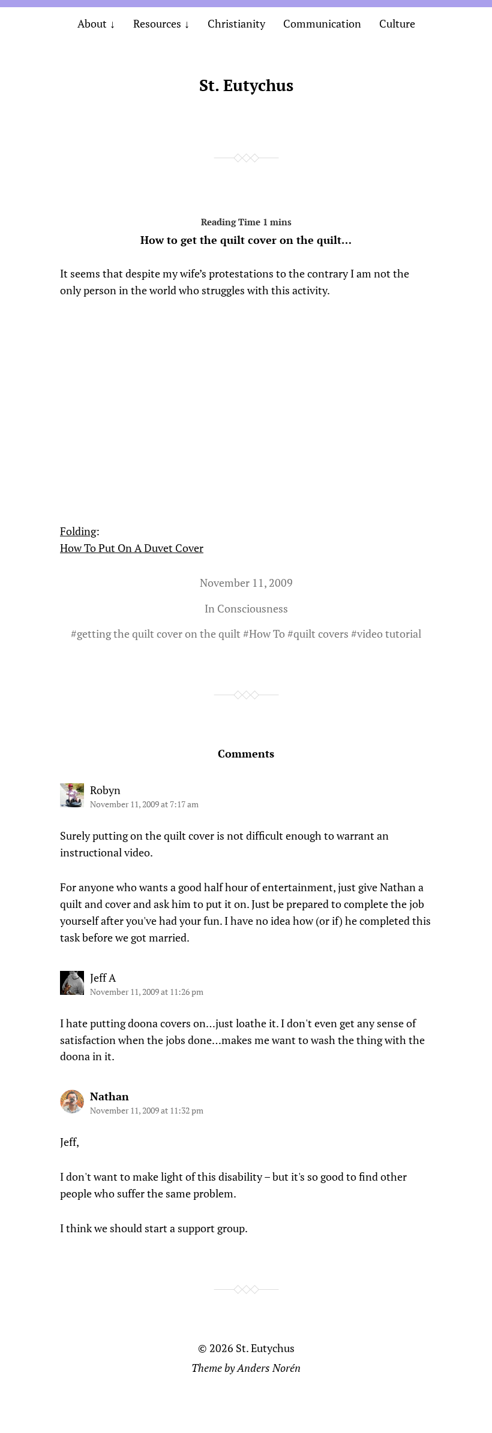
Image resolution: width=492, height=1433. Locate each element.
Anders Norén (269, 1367)
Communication (322, 23)
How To (267, 633)
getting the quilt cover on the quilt (159, 633)
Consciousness (252, 608)
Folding (78, 531)
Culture (397, 23)
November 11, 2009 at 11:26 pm (146, 991)
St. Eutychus (246, 85)
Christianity (236, 23)
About (92, 23)
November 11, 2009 (246, 582)
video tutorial (389, 633)
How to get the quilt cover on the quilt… (246, 240)
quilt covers (321, 633)
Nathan (109, 1096)
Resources (157, 23)
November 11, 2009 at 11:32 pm (146, 1110)
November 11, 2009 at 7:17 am (144, 804)
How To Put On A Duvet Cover (131, 548)
